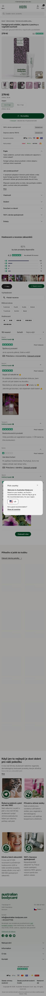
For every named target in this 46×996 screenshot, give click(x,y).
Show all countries (13, 509)
